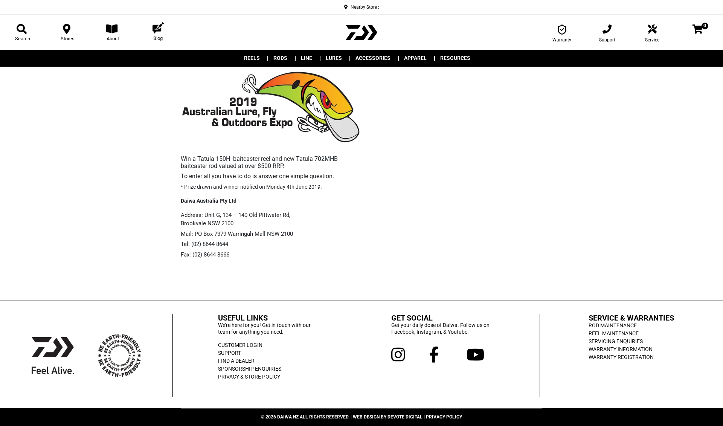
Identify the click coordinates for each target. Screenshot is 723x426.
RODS (280, 58)
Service (652, 40)
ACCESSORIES (372, 58)
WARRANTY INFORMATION (621, 349)
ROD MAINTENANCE (613, 325)
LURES (334, 58)
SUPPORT (229, 353)
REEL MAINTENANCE (614, 333)
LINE (306, 58)
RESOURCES (455, 58)
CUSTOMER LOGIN (240, 345)
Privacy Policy (444, 417)
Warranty (561, 40)
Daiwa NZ (288, 417)
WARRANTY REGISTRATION (621, 357)
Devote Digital (405, 417)
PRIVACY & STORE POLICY (249, 377)
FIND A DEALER (236, 361)
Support (607, 40)
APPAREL (415, 58)
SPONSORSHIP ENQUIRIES (249, 369)
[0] (697, 30)
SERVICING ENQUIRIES (616, 341)
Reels (252, 58)
